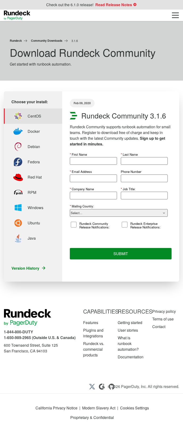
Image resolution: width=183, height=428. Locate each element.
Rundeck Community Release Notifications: (94, 225)
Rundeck (16, 40)
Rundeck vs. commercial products (93, 349)
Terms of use (163, 319)
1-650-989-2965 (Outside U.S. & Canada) (40, 337)
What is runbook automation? (128, 343)
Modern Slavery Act (98, 408)
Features (90, 322)
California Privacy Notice (56, 408)
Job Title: (128, 189)
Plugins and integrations (93, 333)
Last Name (129, 154)
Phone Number (131, 171)
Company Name (82, 189)
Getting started (130, 322)
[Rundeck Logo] (17, 15)
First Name (78, 154)
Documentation (130, 357)
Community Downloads (46, 40)
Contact (158, 326)
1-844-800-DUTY (18, 332)
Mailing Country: (82, 206)
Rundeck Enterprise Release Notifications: (145, 225)
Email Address (81, 171)
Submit (120, 253)
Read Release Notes (114, 4)
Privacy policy (164, 311)
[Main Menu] (175, 15)
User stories (128, 330)
